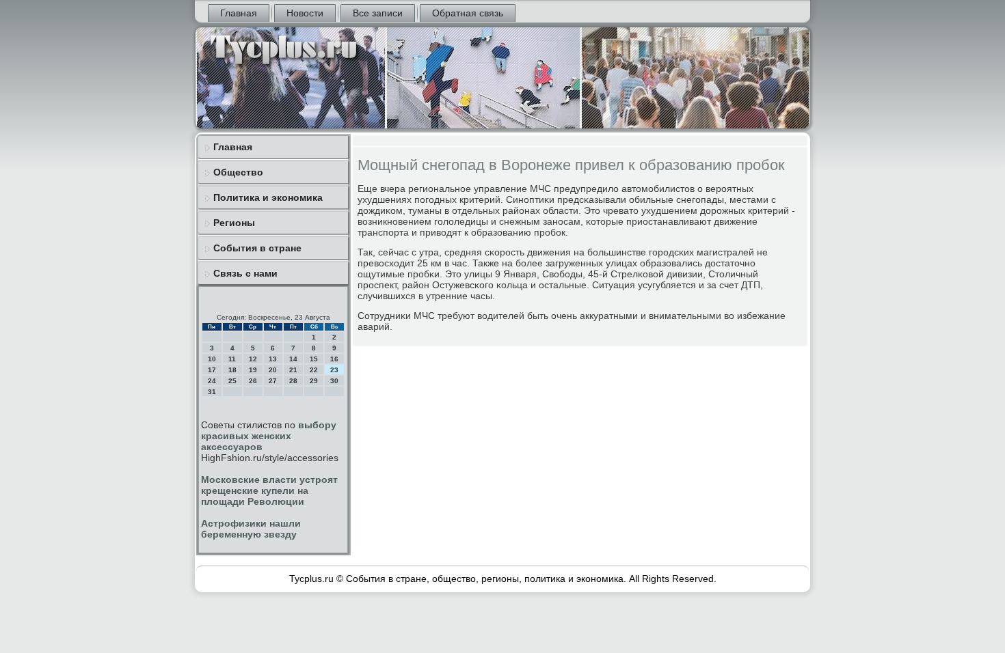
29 (314, 381)
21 (293, 370)
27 (273, 381)
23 (334, 370)
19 (253, 370)
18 (232, 370)
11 (232, 359)
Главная (238, 13)
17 (212, 370)
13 (273, 359)
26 (253, 381)
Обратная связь (467, 13)
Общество (238, 172)
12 (253, 359)
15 (314, 359)
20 (273, 370)
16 (334, 359)
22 (314, 370)
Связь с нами (245, 273)
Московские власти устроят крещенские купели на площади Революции (269, 490)
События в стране (257, 247)
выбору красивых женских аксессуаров (268, 435)
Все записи (378, 13)
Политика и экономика (268, 197)
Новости (304, 13)
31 (212, 391)
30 (334, 381)
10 (212, 359)
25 (232, 381)
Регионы (234, 222)
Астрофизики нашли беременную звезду (251, 529)
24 (212, 381)
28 (293, 381)
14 (293, 359)
